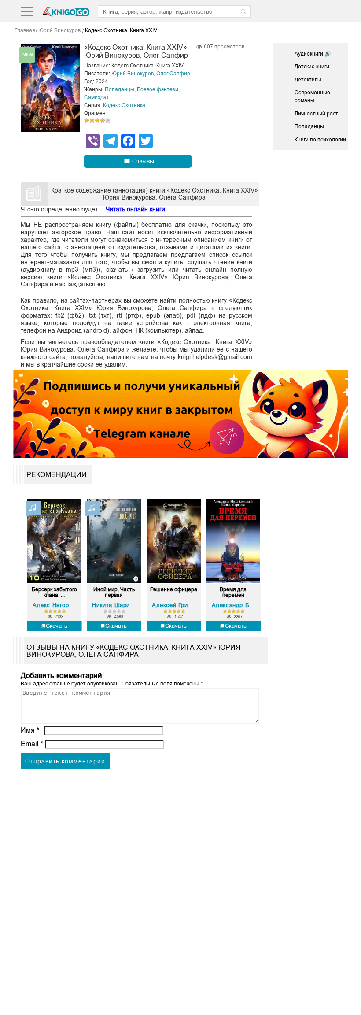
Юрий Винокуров (132, 73)
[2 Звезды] (92, 120)
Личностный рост (316, 114)
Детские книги (312, 66)
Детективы (308, 80)
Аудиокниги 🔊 (313, 54)
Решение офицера (173, 590)
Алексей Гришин (175, 605)
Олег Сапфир (173, 73)
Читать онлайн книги (135, 209)
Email (32, 744)
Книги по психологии (320, 140)
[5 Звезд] (108, 120)
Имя (30, 730)
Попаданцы (119, 89)
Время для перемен (233, 592)
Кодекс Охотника (124, 105)
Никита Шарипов (116, 605)
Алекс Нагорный (56, 605)
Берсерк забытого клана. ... (54, 592)
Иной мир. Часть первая (114, 592)
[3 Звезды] (97, 120)
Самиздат (96, 97)
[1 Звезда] (86, 120)
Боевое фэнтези (157, 89)
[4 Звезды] (102, 120)
